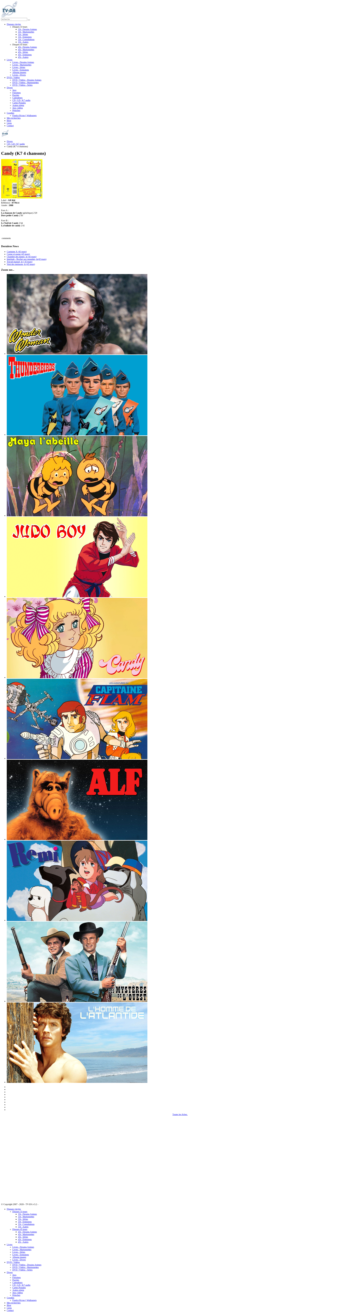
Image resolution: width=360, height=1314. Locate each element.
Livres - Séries (18, 67)
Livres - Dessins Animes (23, 62)
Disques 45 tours (19, 1229)
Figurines (16, 92)
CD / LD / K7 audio (21, 100)
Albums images (19, 72)
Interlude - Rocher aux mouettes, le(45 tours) (26, 259)
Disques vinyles (14, 24)
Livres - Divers (19, 75)
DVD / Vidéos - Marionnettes (25, 82)
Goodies (10, 113)
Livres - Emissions (20, 70)
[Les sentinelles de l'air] (77, 434)
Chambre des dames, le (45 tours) (21, 256)
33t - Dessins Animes (27, 29)
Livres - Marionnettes (21, 65)
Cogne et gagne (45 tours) (18, 254)
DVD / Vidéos (13, 77)
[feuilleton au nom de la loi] (77, 1001)
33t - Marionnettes (26, 32)
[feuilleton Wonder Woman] (77, 353)
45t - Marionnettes (26, 49)
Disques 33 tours (19, 1211)
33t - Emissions (25, 37)
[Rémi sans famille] (77, 920)
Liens (9, 123)
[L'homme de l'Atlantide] (77, 1082)
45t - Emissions (25, 54)
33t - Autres (23, 42)
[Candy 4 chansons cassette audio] (21, 198)
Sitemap (42, 1204)
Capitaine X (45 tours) (17, 251)
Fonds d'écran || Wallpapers (24, 115)
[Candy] (77, 677)
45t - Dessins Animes (27, 47)
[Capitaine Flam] (77, 758)
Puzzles (15, 95)
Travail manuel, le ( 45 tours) (19, 262)
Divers (10, 87)
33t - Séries (23, 34)
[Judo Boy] (77, 596)
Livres (9, 60)
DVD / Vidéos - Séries (22, 85)
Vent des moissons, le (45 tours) (21, 264)
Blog (9, 120)
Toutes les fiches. (180, 1114)
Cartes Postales (19, 103)
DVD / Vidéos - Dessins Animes (26, 80)
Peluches (16, 110)
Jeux (14, 90)
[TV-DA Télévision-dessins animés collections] (9, 16)
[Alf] (77, 839)
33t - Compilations (26, 39)
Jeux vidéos (17, 108)
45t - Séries (23, 52)
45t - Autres (23, 57)
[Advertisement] (15, 1158)
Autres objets (18, 105)
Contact (10, 125)
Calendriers (17, 98)
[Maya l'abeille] (77, 515)
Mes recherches (14, 118)
